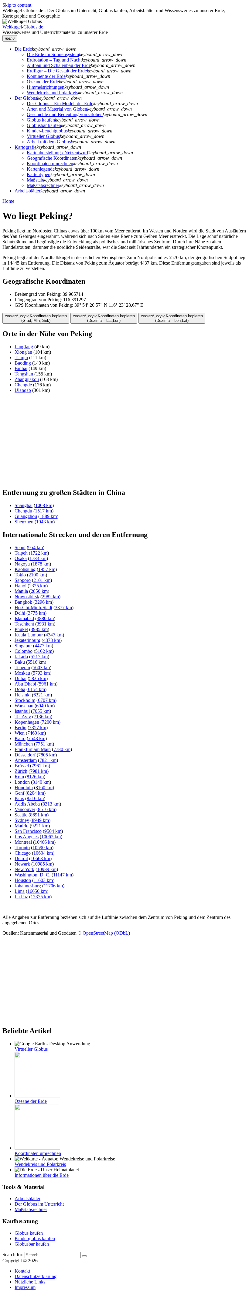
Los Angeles (27, 836)
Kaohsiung (25, 569)
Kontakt (22, 1270)
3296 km (43, 602)
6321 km (41, 694)
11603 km (43, 880)
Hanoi (20, 585)
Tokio (20, 574)
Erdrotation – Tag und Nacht (54, 59)
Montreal (23, 842)
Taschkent (24, 623)
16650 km (37, 891)
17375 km (40, 896)
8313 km (51, 803)
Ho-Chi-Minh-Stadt (33, 607)
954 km (35, 547)
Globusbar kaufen (44, 125)
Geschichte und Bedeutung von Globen (65, 114)
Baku (20, 662)
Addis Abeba (27, 803)
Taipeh (21, 553)
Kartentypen (38, 174)
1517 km (43, 510)
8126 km (35, 776)
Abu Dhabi (25, 683)
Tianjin (21, 357)
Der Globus (26, 98)
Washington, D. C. (32, 874)
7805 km (46, 754)
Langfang (24, 346)
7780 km (61, 749)
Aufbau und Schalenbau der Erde (59, 65)
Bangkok (23, 602)
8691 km (38, 814)
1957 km (46, 569)
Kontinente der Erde (46, 76)
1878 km (40, 563)
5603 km (41, 667)
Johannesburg (28, 885)
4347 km (54, 634)
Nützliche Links (30, 1281)
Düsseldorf (25, 754)
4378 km (51, 640)
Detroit (21, 858)
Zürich (21, 771)
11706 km (53, 885)
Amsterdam (26, 760)
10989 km (46, 869)
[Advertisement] (124, 440)
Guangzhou (26, 516)
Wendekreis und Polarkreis (52, 92)
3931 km (45, 623)
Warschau (24, 705)
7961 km (40, 765)
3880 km (45, 618)
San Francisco (28, 831)
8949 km (40, 820)
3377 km (63, 607)
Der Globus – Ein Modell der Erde (60, 103)
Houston (23, 880)
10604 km (43, 853)
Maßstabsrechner (43, 185)
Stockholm (25, 700)
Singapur (23, 645)
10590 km (42, 847)
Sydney (22, 820)
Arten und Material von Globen (57, 109)
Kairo (20, 738)
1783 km (37, 558)
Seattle (21, 814)
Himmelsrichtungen (45, 87)
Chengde (23, 384)
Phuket (21, 629)
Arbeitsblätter (27, 190)
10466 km (44, 842)
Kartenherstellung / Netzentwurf (57, 152)
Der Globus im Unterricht (39, 1204)
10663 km (40, 858)
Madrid (22, 825)
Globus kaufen (41, 119)
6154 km (36, 689)
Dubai (20, 678)
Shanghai (23, 505)
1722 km (38, 553)
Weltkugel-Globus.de (22, 26)
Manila (21, 591)
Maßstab (35, 179)
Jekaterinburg (27, 640)
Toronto (22, 847)
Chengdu (23, 510)
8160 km (44, 787)
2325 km (37, 585)
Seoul (20, 547)
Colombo (23, 651)
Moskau (22, 673)
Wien (20, 733)
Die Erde (23, 49)
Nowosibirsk (27, 596)
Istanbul (22, 711)
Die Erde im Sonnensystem (53, 54)
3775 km (36, 613)
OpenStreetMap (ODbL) (106, 933)
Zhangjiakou (27, 379)
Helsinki (23, 694)
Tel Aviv (23, 716)
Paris (19, 798)
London (22, 782)
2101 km (41, 580)
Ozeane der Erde (43, 81)
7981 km (38, 771)
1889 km (48, 516)
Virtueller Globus (43, 136)
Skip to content (16, 5)
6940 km (44, 705)
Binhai (21, 368)
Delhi (20, 613)
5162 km (43, 651)
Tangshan (24, 373)
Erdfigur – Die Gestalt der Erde (57, 70)
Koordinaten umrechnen (50, 163)
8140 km (40, 782)
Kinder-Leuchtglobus (47, 130)
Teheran (22, 667)
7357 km (37, 727)
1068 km (43, 505)
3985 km (39, 629)
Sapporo (23, 580)
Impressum (25, 1287)
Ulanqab (23, 390)
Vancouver (25, 809)
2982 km (50, 596)
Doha (20, 689)
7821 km (47, 760)
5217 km (39, 656)
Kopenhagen (27, 722)
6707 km (46, 700)
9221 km (39, 825)
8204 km (35, 793)
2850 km (39, 591)
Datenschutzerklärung (35, 1276)
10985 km (42, 863)
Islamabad (24, 618)
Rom (19, 776)
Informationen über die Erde (42, 1175)
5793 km (41, 673)
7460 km (35, 733)
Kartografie (25, 147)
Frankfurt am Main (33, 749)
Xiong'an (23, 352)
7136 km (42, 716)
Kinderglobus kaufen (35, 1238)
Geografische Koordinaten (52, 158)
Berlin (20, 727)
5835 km (37, 678)
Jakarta (21, 656)
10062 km (51, 836)
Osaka (21, 558)
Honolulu (24, 787)
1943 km (44, 521)
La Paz (21, 896)
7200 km (50, 722)
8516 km (46, 809)
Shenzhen (24, 521)
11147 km (62, 874)
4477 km (43, 645)
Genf (19, 793)
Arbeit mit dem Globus (49, 141)
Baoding (23, 362)
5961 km (47, 683)
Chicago (23, 853)
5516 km (36, 662)
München (24, 743)
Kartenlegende (41, 169)
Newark (22, 863)
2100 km (37, 574)
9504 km (52, 831)
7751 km (44, 743)
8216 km (35, 798)
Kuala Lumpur (29, 634)
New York (24, 869)
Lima (20, 891)
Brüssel (22, 765)
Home (8, 201)
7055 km (40, 711)
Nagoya (22, 563)
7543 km (36, 738)
